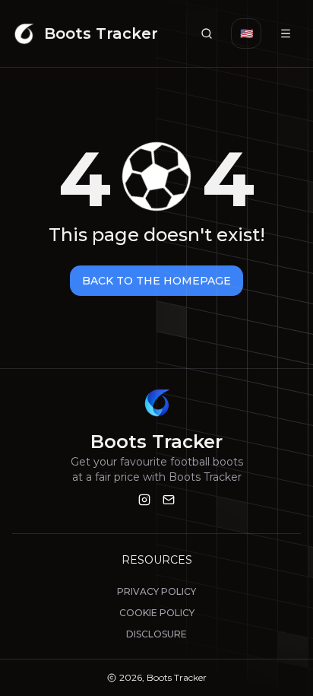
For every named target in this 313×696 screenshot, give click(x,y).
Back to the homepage (156, 281)
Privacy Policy (156, 591)
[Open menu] (285, 33)
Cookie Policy (156, 612)
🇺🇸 (246, 33)
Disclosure (156, 634)
